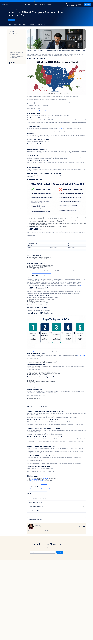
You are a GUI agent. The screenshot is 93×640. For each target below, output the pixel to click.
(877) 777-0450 (70, 3)
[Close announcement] (77, 1)
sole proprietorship (43, 97)
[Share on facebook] (14, 63)
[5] (56, 372)
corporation (68, 97)
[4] (48, 371)
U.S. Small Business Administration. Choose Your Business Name (40, 488)
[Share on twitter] (11, 63)
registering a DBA (36, 351)
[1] (44, 123)
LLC (64, 97)
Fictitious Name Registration (45, 483)
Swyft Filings (29, 470)
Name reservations (42, 481)
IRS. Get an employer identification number (36, 489)
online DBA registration (75, 470)
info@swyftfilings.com (71, 5)
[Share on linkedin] (9, 63)
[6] (60, 373)
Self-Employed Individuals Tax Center (36, 480)
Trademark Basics (35, 479)
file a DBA (61, 128)
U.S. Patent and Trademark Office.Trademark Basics (38, 491)
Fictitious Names (45, 478)
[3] (80, 285)
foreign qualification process (57, 442)
